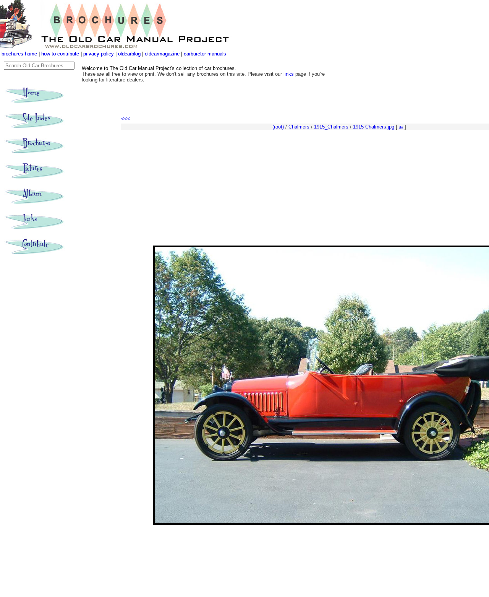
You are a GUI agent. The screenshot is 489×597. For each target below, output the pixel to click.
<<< (125, 119)
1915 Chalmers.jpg (373, 127)
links (288, 74)
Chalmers (298, 127)
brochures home (19, 54)
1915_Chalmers (331, 127)
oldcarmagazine (163, 54)
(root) (278, 127)
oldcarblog (129, 54)
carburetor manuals (204, 54)
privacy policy (99, 54)
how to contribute (60, 54)
